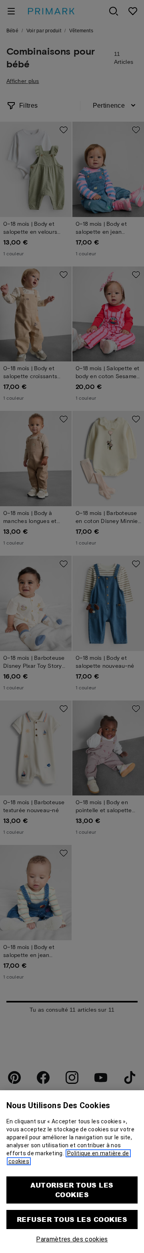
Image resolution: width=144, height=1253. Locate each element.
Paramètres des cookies (72, 1239)
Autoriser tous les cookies (72, 1189)
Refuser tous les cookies (72, 1219)
